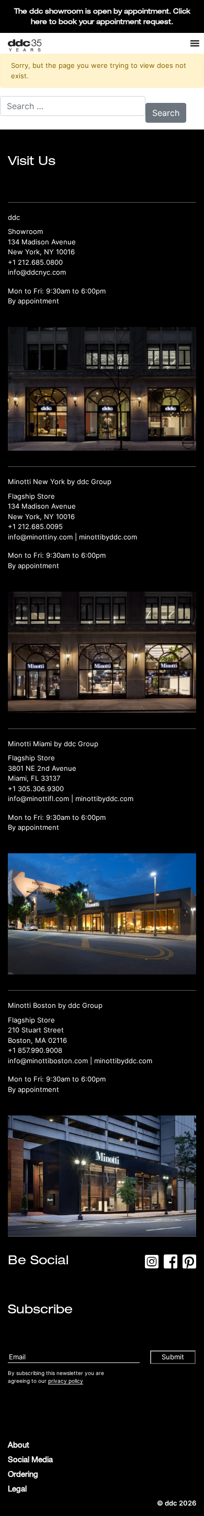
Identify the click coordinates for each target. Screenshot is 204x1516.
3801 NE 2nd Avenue (42, 768)
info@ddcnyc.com (37, 272)
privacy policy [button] (65, 1381)
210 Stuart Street (36, 1030)
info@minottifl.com (38, 798)
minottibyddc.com (108, 537)
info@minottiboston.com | (51, 1060)
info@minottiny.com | (43, 537)
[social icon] (151, 1265)
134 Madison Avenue (42, 242)
